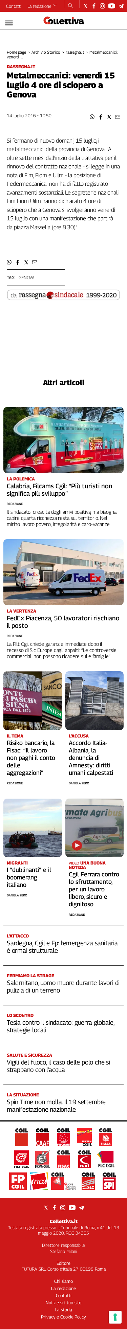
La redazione (39, 6)
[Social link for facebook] (94, 5)
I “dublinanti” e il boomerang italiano (29, 877)
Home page (16, 52)
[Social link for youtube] (111, 5)
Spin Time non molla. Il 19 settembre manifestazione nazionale (56, 1105)
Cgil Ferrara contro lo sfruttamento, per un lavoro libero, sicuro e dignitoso (94, 889)
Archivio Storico (45, 52)
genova (27, 277)
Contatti (14, 6)
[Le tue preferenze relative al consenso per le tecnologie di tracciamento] (115, 1317)
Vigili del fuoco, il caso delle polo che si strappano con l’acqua (58, 1065)
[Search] (70, 6)
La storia (63, 1309)
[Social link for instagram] (102, 5)
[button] (92, 117)
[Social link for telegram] (121, 5)
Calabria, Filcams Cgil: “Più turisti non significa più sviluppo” (59, 489)
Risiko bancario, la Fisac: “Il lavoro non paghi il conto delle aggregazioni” (31, 757)
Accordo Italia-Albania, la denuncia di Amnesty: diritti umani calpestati (91, 757)
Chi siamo (63, 1281)
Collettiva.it (64, 1221)
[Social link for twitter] (85, 5)
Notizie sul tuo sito (63, 1302)
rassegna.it (75, 52)
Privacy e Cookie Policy (63, 1316)
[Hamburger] (9, 23)
